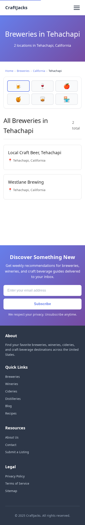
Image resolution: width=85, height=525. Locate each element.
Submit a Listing (17, 452)
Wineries (11, 384)
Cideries (11, 391)
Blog (8, 406)
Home (9, 71)
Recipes (11, 413)
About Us (12, 437)
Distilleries (13, 399)
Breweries (23, 71)
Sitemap (11, 491)
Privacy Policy (15, 476)
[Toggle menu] (77, 7)
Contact (10, 445)
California (39, 71)
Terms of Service (17, 483)
